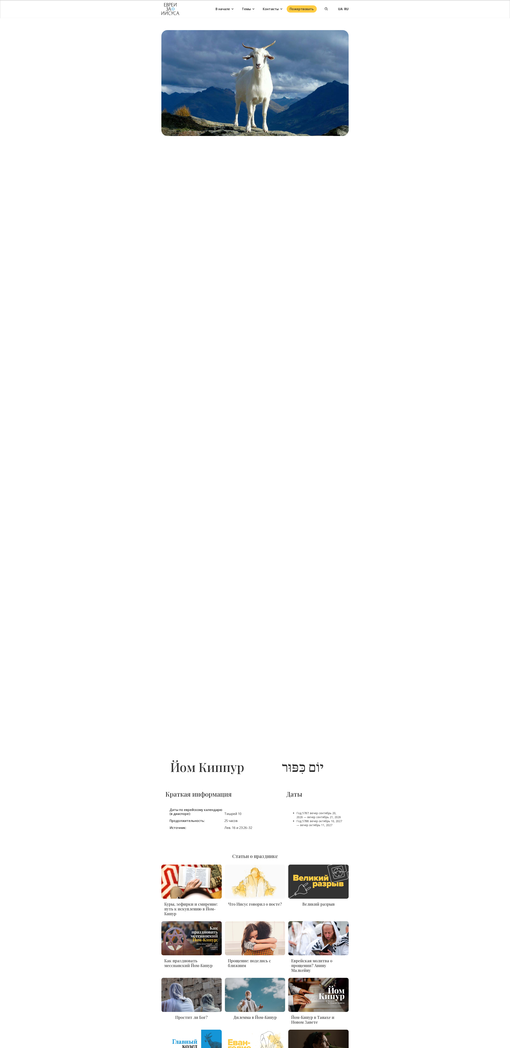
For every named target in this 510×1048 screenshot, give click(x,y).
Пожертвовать (302, 9)
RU (346, 9)
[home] (170, 9)
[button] (225, 9)
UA (340, 9)
